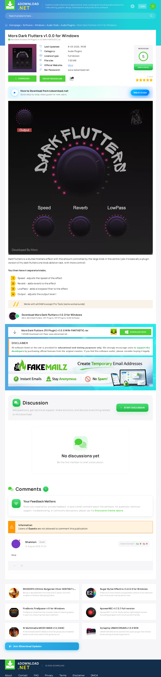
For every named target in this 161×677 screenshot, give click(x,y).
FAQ (36, 675)
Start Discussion (134, 407)
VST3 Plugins (60, 318)
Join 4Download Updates (27, 646)
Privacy (49, 675)
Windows (39, 25)
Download (23, 78)
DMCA (94, 675)
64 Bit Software (73, 318)
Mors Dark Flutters (34, 318)
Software (28, 25)
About (8, 675)
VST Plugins (48, 318)
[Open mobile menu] (153, 6)
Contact (23, 675)
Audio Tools (52, 25)
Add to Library (143, 67)
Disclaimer (79, 675)
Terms (63, 675)
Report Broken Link (52, 78)
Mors (24, 318)
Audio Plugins (68, 25)
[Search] (151, 16)
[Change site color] (132, 6)
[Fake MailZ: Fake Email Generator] (80, 372)
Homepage (14, 25)
